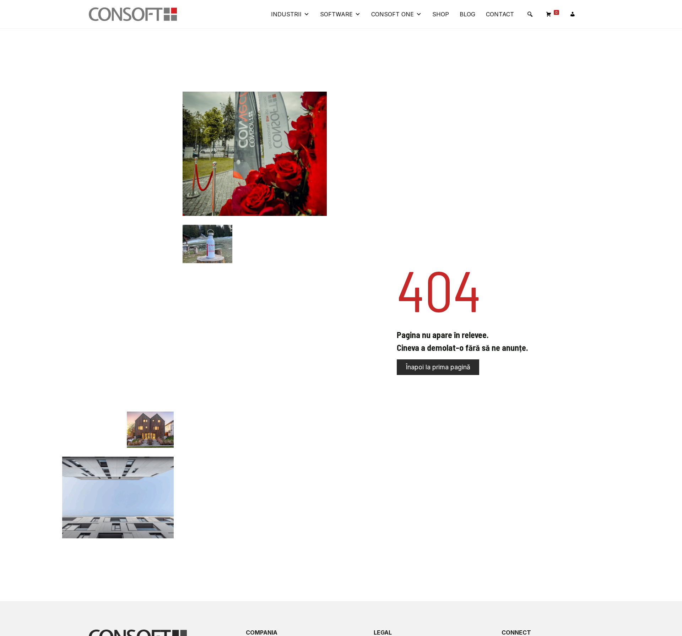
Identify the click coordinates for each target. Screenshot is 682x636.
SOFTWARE (336, 14)
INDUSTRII (286, 14)
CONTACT (500, 14)
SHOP (440, 14)
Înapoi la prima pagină (438, 367)
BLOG (467, 14)
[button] (530, 14)
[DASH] (572, 14)
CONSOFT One (392, 14)
